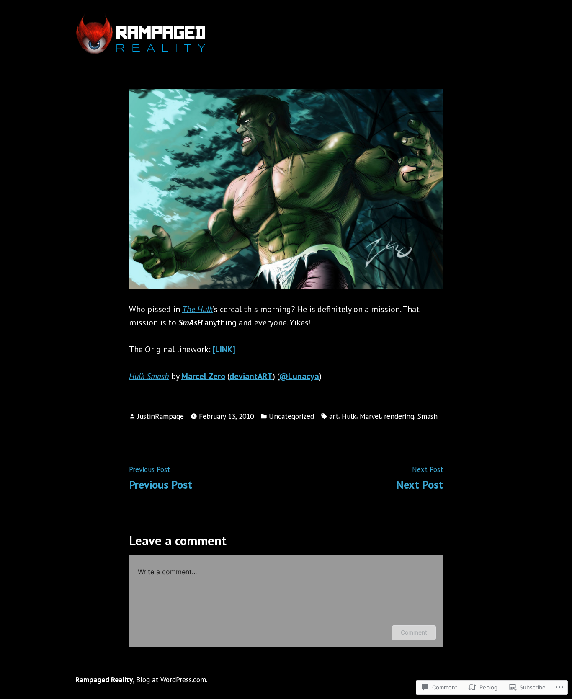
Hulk (349, 416)
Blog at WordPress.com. (171, 679)
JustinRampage (160, 416)
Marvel (370, 416)
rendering (399, 416)
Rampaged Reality (104, 679)
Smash (427, 416)
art (333, 416)
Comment (414, 632)
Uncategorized (291, 416)
